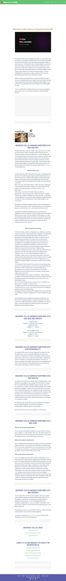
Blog (55, 2)
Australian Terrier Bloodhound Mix (33, 555)
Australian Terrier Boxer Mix (33, 558)
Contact (23, 576)
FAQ (27, 576)
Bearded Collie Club (33, 530)
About (19, 576)
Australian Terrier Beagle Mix (33, 547)
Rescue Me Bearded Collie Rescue (33, 533)
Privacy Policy (32, 576)
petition (48, 165)
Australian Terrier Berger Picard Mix (33, 553)
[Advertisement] (33, 16)
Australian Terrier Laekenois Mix (33, 550)
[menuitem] (47, 2)
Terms (38, 576)
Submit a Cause (44, 576)
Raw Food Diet (32, 515)
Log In (58, 2)
